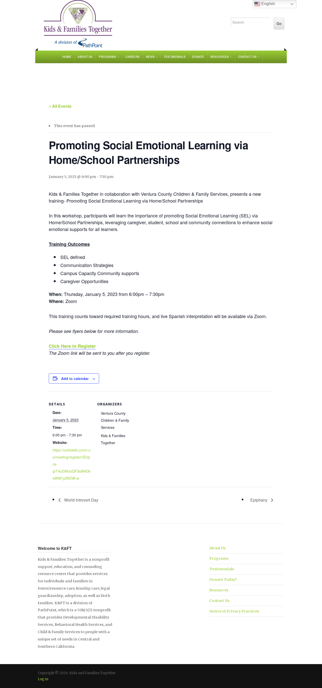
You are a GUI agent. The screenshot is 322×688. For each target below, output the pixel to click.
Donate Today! (222, 579)
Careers (132, 57)
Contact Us (247, 57)
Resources (219, 57)
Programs (107, 57)
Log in (43, 679)
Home (66, 57)
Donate (198, 57)
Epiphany (259, 500)
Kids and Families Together (129, 24)
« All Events (60, 106)
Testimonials (175, 57)
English (267, 4)
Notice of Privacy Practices (234, 611)
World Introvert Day (80, 500)
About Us (85, 57)
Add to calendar (75, 378)
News (150, 57)
